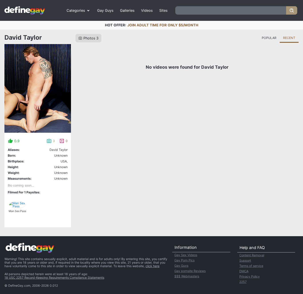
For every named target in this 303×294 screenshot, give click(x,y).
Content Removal (251, 255)
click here (152, 266)
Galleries (127, 10)
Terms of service (251, 266)
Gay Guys (105, 10)
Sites (163, 10)
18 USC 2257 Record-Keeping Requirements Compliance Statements (54, 277)
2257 (243, 282)
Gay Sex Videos (185, 255)
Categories (76, 10)
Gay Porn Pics (184, 260)
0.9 (17, 141)
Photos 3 (90, 38)
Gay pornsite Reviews (190, 271)
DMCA (243, 271)
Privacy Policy (249, 276)
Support (245, 260)
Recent (289, 38)
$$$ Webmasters (186, 276)
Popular (269, 38)
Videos (147, 10)
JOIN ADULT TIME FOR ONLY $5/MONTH (162, 25)
